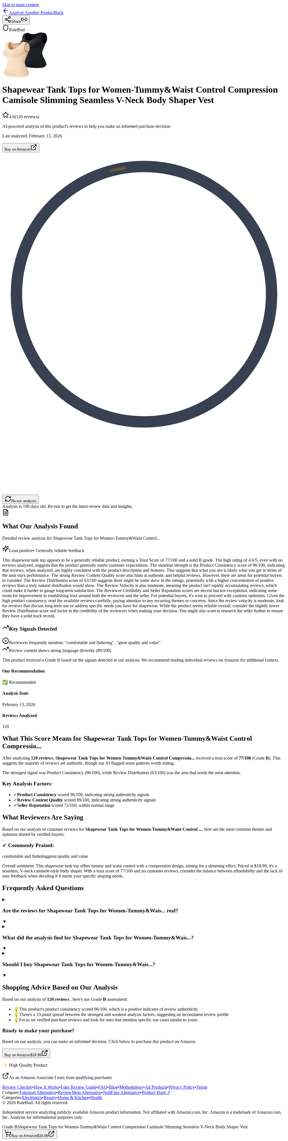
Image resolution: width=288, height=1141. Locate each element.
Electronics (32, 1097)
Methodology (131, 1087)
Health (96, 1097)
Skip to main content (20, 4)
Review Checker (17, 1087)
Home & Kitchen (73, 1097)
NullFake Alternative (121, 1092)
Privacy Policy (182, 1087)
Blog (113, 1087)
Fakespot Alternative (38, 1092)
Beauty (50, 1097)
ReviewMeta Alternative (79, 1092)
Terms (201, 1087)
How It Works (46, 1087)
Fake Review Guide (78, 1087)
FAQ (102, 1087)
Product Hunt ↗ (156, 1092)
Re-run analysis (24, 501)
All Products (156, 1087)
